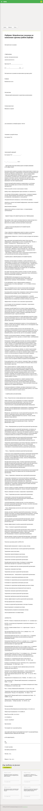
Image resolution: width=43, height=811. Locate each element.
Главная (4, 27)
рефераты (10, 27)
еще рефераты (7, 767)
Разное (15, 27)
